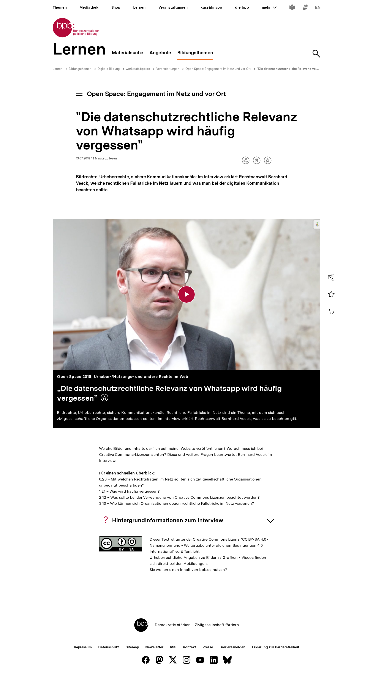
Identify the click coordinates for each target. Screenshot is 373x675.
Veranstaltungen (167, 69)
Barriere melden (232, 647)
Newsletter (154, 647)
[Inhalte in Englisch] (317, 8)
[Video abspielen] (186, 294)
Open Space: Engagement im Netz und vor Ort (218, 69)
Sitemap (132, 647)
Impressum (83, 647)
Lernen (57, 69)
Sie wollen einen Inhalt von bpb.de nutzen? (188, 569)
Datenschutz (108, 647)
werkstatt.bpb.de (138, 69)
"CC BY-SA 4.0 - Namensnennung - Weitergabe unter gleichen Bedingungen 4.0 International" (209, 545)
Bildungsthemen (80, 69)
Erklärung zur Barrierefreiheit (275, 647)
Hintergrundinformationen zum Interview (167, 520)
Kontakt (189, 647)
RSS (173, 647)
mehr (269, 7)
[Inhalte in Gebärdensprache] (305, 8)
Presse (207, 647)
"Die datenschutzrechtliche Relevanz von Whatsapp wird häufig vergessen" (312, 69)
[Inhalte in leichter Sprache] (292, 8)
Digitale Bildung (109, 69)
